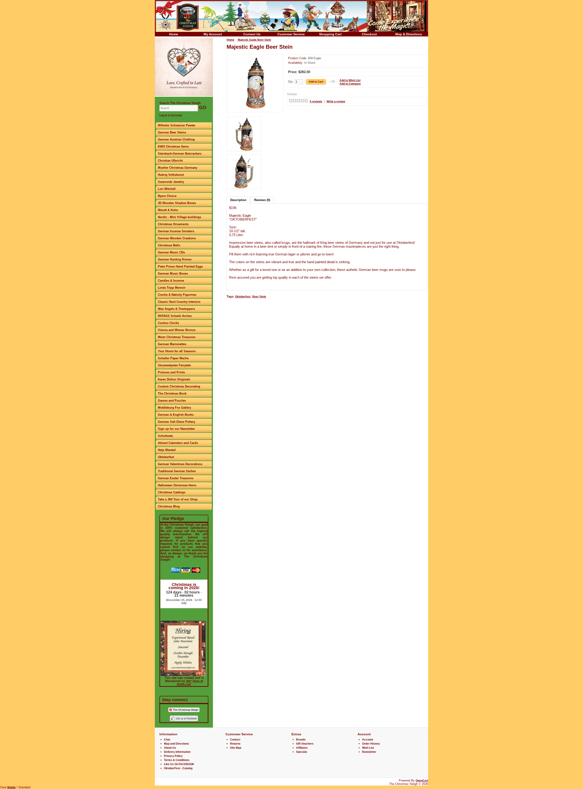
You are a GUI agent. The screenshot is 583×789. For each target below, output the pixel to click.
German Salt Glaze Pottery (176, 421)
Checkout (369, 34)
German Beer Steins (172, 132)
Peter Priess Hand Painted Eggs (180, 266)
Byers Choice (167, 196)
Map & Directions (408, 34)
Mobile (11, 787)
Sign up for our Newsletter (176, 428)
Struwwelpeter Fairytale (174, 365)
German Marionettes (172, 344)
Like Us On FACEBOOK (179, 764)
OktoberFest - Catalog (178, 768)
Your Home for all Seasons (177, 351)
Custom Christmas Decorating (179, 386)
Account (367, 739)
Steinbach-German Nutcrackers (180, 153)
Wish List (368, 747)
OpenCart (422, 780)
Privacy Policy (173, 756)
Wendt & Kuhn (168, 210)
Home (173, 34)
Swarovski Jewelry (171, 181)
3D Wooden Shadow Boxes (177, 203)
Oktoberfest (166, 457)
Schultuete (165, 436)
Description (238, 200)
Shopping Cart (330, 34)
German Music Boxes (173, 273)
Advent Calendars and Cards (178, 443)
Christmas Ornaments (173, 224)
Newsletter (369, 751)
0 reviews (316, 101)
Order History (371, 743)
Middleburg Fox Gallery (174, 407)
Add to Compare (350, 83)
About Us (170, 747)
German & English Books (176, 414)
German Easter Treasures (175, 478)
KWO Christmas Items (173, 146)
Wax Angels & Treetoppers (176, 309)
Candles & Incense (171, 280)
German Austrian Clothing (176, 139)
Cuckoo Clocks (168, 323)
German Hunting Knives (175, 259)
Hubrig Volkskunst (171, 174)
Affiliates (302, 747)
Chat (167, 739)
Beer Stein (259, 296)
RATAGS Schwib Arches (175, 316)
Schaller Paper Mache (173, 358)
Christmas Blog (169, 506)
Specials (301, 751)
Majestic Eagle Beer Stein (254, 39)
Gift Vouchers (305, 743)
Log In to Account (170, 115)
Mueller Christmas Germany (177, 167)
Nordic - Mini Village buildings (179, 217)
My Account (213, 34)
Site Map (235, 747)
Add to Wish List (350, 80)
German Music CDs (171, 252)
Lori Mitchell (167, 189)
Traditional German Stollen (177, 471)
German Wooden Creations (177, 238)
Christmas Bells (169, 245)
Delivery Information (177, 751)
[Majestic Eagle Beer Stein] (255, 108)
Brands (301, 739)
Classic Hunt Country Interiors (179, 301)
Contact (235, 739)
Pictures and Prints (171, 372)
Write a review (336, 101)
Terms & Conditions (176, 760)
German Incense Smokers (176, 231)
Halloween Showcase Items (177, 485)
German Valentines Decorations (180, 464)
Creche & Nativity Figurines (177, 294)
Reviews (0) (262, 200)
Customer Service (291, 34)
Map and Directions (176, 743)
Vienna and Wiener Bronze (176, 330)
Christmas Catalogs (171, 492)
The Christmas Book (172, 393)
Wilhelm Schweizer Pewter (176, 125)
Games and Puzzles (172, 400)
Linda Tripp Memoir (172, 287)
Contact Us (252, 34)
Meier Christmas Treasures (176, 337)
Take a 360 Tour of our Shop (177, 499)
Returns (235, 743)
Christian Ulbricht (170, 160)
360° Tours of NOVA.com (190, 683)
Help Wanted (167, 450)
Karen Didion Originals (174, 379)
